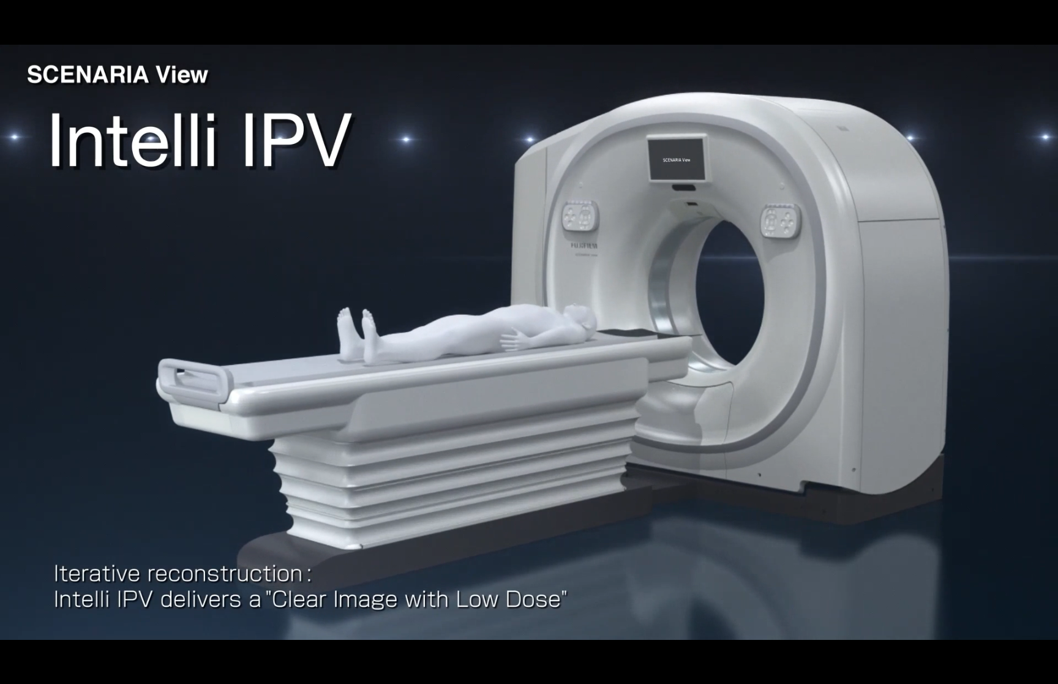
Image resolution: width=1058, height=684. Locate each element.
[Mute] (978, 670)
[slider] (514, 670)
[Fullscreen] (1042, 670)
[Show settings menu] (1010, 670)
